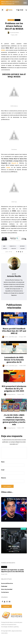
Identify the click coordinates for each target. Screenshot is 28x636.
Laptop (15, 315)
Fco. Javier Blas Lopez (11, 336)
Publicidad (4, 586)
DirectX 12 (15, 163)
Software (12, 317)
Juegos (6, 401)
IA (11, 315)
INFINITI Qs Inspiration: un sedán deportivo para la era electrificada (12, 570)
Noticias (6, 317)
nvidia (5, 248)
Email (2, 470)
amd (4, 246)
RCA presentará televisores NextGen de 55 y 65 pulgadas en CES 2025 (14, 388)
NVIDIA (3, 50)
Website (3, 478)
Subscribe (6, 606)
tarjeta (13, 248)
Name (3, 461)
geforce (22, 246)
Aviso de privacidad (6, 589)
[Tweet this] (18, 251)
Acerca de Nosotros (7, 583)
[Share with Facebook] (17, 251)
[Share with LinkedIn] (20, 251)
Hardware (6, 315)
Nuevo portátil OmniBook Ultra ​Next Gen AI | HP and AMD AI (14, 330)
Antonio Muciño (15, 32)
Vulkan (8, 167)
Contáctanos (5, 592)
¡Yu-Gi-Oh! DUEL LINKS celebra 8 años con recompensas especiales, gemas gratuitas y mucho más (14, 420)
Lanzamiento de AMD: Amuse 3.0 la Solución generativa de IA (14, 359)
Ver (25, 2)
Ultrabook (20, 317)
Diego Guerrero (11, 394)
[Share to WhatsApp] (22, 251)
